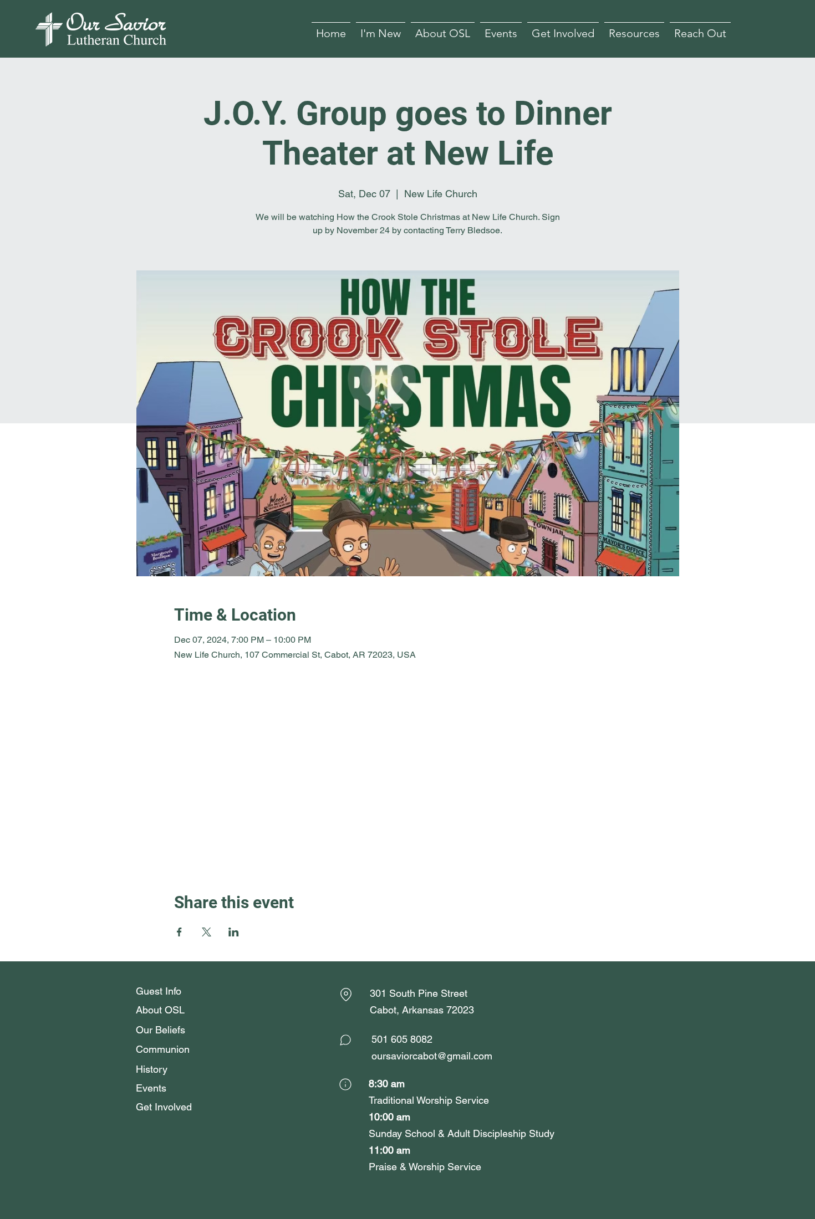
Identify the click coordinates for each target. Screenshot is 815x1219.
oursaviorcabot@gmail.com (431, 1056)
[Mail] (345, 1040)
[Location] (346, 994)
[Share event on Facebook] (179, 932)
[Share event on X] (206, 932)
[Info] (345, 1084)
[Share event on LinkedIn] (233, 932)
